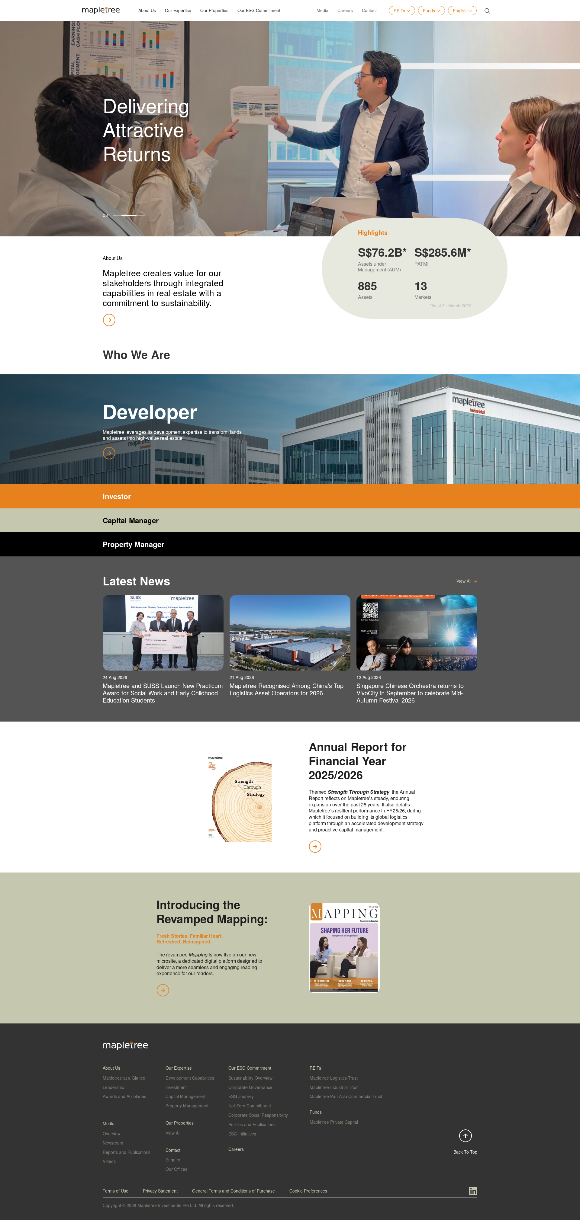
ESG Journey (241, 1096)
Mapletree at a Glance (124, 1078)
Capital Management (185, 1096)
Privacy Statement (160, 1191)
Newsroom (113, 1143)
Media (322, 10)
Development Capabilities (190, 1078)
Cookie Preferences (308, 1191)
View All (173, 1133)
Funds (429, 11)
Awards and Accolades (124, 1096)
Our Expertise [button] (178, 10)
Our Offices (176, 1169)
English (460, 11)
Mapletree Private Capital (334, 1122)
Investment (176, 1087)
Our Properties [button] (214, 10)
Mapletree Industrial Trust (334, 1087)
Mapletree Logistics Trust (334, 1078)
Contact (369, 10)
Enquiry (173, 1160)
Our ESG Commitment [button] (258, 10)
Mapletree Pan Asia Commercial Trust (346, 1096)
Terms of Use (115, 1191)
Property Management (187, 1106)
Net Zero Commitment (249, 1106)
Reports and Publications (126, 1152)
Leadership (113, 1087)
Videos (109, 1161)
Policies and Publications (252, 1124)
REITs (399, 11)
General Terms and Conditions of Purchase (233, 1191)
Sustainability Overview (250, 1078)
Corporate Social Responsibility (258, 1115)
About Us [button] (147, 10)
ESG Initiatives (242, 1134)
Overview (112, 1133)
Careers (345, 10)
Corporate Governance (250, 1087)
